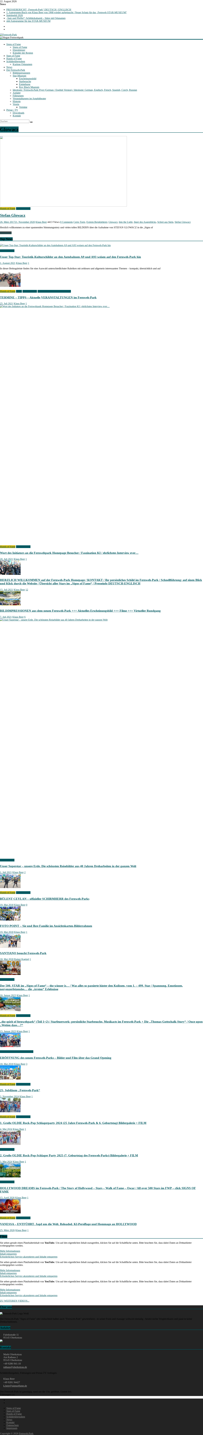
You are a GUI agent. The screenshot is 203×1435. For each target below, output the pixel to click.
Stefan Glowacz (12, 215)
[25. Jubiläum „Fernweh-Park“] (10, 1079)
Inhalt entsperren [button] (8, 1254)
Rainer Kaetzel (21, 959)
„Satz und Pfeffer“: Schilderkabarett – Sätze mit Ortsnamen (35, 18)
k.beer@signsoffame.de (15, 1385)
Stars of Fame (13, 55)
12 (27, 589)
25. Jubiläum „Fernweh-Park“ (20, 1090)
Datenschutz (12, 1425)
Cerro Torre (79, 222)
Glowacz (113, 222)
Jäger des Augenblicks (145, 222)
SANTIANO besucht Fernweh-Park (23, 953)
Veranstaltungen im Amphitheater (29, 98)
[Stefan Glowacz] (63, 205)
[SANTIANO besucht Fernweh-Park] (10, 947)
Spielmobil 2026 (14, 15)
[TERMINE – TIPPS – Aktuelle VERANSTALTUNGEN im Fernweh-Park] (10, 286)
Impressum (11, 1428)
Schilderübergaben (15, 61)
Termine (23, 107)
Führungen (18, 95)
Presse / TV (12, 110)
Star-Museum (19, 75)
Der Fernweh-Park (15, 70)
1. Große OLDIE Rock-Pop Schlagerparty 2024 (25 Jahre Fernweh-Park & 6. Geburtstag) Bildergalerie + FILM (73, 1123)
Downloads (18, 112)
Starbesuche (25, 81)
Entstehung (24, 84)
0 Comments (66, 222)
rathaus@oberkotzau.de (15, 1367)
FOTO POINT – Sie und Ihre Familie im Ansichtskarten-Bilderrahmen (46, 926)
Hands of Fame (14, 58)
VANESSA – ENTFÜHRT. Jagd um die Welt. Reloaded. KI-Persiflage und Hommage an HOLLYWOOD (68, 1224)
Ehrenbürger (19, 50)
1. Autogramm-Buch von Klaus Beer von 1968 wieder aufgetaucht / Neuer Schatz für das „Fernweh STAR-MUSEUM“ (66, 12)
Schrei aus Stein (165, 222)
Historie (17, 101)
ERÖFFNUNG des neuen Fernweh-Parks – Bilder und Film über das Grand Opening (55, 1057)
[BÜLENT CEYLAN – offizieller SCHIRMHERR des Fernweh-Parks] (10, 887)
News (9, 67)
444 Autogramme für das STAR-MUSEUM (28, 21)
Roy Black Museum (29, 87)
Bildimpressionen (21, 72)
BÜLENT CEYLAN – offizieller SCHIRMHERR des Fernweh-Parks (44, 898)
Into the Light (125, 222)
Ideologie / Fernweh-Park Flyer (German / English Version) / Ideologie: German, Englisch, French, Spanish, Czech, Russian (75, 90)
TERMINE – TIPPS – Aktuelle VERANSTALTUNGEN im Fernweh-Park (48, 297)
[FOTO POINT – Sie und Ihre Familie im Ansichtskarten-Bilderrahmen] (10, 919)
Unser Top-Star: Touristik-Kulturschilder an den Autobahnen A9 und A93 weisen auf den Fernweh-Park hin (70, 257)
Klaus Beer (41, 222)
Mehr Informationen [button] (10, 1251)
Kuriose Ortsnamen (22, 64)
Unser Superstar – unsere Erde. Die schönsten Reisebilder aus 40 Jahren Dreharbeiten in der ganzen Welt (68, 866)
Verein (16, 104)
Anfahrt (16, 92)
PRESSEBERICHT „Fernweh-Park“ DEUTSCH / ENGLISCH (38, 9)
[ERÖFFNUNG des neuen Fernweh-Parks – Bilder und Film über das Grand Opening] (10, 1046)
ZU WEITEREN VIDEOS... (14, 1300)
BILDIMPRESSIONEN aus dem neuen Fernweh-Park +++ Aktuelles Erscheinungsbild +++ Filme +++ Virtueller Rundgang (80, 610)
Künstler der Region (23, 53)
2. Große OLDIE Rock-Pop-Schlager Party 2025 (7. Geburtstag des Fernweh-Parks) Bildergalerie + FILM (69, 1155)
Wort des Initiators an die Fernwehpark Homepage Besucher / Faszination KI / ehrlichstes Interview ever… (69, 553)
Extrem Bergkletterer (96, 222)
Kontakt (17, 115)
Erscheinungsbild (27, 78)
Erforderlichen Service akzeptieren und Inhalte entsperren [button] (28, 1256)
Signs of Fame (13, 44)
